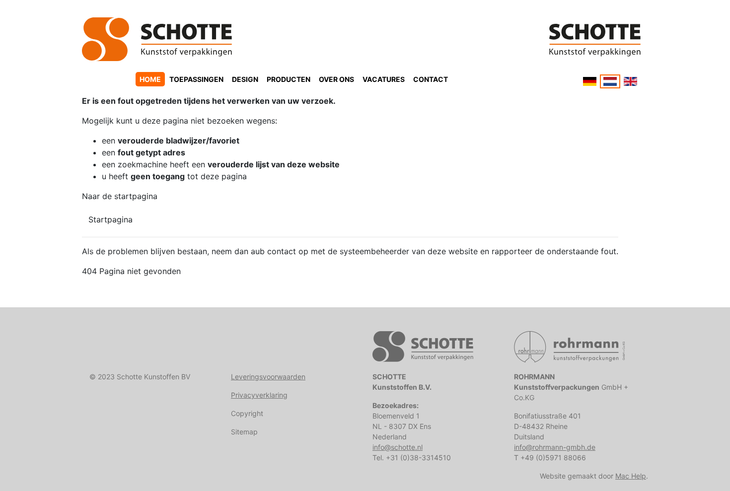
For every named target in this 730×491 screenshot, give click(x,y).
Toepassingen (196, 79)
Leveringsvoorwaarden (268, 376)
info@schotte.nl (397, 447)
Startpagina (110, 219)
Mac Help (630, 476)
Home (150, 79)
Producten (288, 79)
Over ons (336, 79)
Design (245, 79)
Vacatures (384, 79)
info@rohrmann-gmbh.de (554, 447)
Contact (430, 79)
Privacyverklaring (259, 395)
